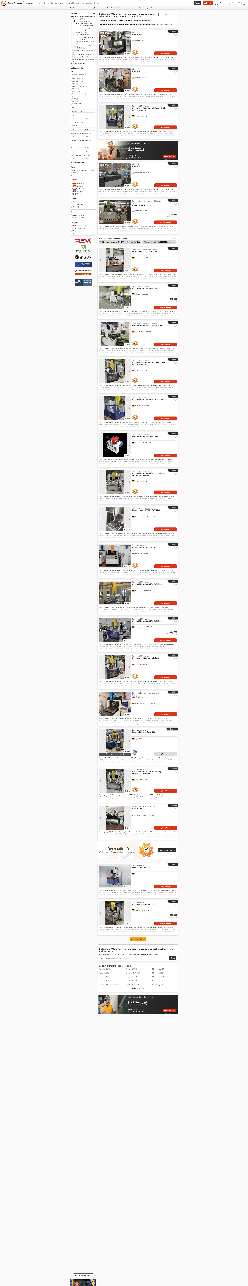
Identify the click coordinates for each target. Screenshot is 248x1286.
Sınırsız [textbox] (75, 179)
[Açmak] (137, 63)
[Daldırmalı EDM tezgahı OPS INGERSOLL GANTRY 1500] (115, 297)
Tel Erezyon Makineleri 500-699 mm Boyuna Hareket (120, 242)
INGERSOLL (78, 79)
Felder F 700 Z (104, 973)
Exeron (76, 89)
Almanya (80, 183)
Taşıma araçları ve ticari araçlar (83, 51)
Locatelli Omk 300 (132, 977)
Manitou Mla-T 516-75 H (134, 985)
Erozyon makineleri (83, 21)
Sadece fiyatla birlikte (80, 122)
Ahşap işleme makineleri (83, 54)
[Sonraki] (129, 43)
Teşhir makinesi (79, 204)
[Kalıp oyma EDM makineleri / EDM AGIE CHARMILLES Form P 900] (115, 260)
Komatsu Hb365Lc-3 (133, 973)
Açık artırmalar (79, 217)
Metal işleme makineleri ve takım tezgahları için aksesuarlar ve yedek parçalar (85, 40)
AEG (75, 99)
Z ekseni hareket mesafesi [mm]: (81, 148)
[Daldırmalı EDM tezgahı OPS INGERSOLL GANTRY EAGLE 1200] (115, 408)
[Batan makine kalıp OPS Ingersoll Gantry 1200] (115, 913)
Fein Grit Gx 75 (104, 969)
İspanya (79, 186)
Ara (198, 3)
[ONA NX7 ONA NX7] (115, 80)
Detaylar (166, 754)
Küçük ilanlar (78, 215)
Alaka (168, 15)
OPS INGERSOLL (79, 81)
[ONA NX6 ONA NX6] (115, 175)
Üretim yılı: (74, 126)
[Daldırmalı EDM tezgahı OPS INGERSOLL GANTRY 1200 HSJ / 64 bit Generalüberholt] (115, 482)
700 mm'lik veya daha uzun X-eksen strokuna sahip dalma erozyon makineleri (85, 27)
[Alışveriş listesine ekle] (175, 34)
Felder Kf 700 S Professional (109, 985)
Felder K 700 (103, 977)
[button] (245, 3)
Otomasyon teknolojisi (82, 57)
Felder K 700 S (104, 981)
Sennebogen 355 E (159, 985)
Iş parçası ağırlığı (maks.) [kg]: (80, 155)
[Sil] (131, 21)
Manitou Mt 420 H (158, 969)
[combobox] (83, 179)
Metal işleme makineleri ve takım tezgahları (84, 18)
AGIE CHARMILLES (80, 86)
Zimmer (76, 91)
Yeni (75, 202)
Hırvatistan (80, 191)
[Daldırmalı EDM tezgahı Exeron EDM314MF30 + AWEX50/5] (115, 519)
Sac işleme (81, 32)
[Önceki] (100, 43)
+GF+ (75, 96)
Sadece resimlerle (80, 226)
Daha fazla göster (138, 988)
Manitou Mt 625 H (158, 973)
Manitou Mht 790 (132, 981)
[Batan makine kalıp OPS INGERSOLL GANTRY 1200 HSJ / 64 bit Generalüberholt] (115, 781)
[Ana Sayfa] (70, 8)
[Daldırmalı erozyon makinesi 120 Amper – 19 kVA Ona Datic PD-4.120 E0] (115, 212)
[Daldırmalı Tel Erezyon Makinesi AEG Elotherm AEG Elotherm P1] (115, 704)
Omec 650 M (156, 981)
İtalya (78, 193)
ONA (75, 84)
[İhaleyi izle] (176, 732)
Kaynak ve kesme (83, 46)
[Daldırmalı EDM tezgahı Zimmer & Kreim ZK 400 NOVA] (115, 445)
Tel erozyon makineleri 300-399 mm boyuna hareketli (163, 242)
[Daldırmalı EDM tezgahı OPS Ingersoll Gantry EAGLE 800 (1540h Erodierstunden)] (115, 117)
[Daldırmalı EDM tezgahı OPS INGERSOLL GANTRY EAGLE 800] (115, 593)
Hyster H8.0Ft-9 (131, 969)
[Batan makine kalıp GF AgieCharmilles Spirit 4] (115, 556)
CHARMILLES (78, 104)
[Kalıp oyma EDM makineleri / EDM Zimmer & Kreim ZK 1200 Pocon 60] (115, 334)
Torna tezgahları (83, 35)
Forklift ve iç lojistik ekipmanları (83, 61)
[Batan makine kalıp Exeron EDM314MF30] (115, 876)
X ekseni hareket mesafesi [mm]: (81, 133)
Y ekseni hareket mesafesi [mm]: (81, 140)
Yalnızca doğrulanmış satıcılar (83, 232)
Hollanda (80, 188)
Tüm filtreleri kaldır (165, 24)
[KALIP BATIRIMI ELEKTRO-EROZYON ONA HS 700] (115, 818)
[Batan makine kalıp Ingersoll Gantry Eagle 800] (115, 741)
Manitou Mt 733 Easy (159, 977)
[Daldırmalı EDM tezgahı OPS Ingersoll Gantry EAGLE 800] (115, 667)
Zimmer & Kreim (79, 94)
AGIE (75, 101)
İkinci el (76, 207)
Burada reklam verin (84, 1275)
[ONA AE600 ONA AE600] (115, 43)
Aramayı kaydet (138, 939)
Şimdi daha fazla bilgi (167, 850)
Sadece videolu (79, 228)
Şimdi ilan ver (169, 157)
